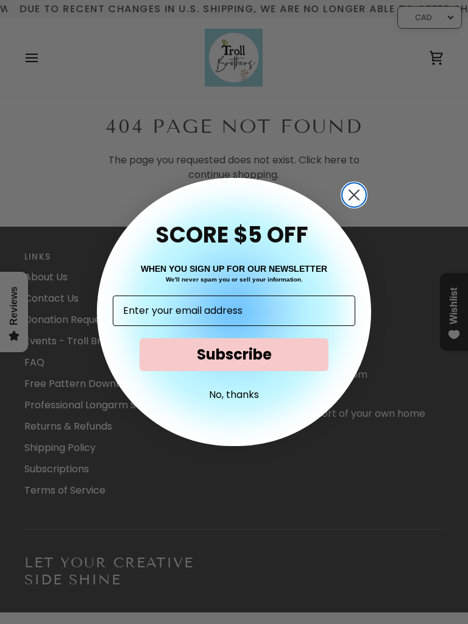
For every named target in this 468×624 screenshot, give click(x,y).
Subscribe (234, 354)
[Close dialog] (354, 195)
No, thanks (234, 395)
